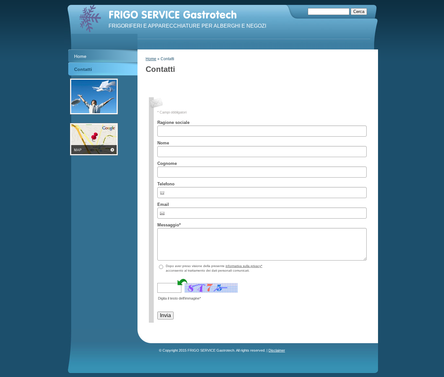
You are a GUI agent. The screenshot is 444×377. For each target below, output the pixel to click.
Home (151, 59)
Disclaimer (276, 350)
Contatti (83, 69)
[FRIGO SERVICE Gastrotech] (90, 18)
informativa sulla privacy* (244, 266)
